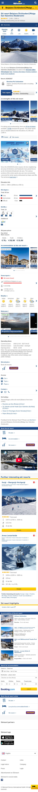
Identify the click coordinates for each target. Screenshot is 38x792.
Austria (7, 484)
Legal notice (5, 764)
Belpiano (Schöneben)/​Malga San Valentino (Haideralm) (21, 8)
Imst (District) (5, 485)
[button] (8, 689)
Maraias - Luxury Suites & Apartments (22, 651)
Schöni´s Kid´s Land (8, 607)
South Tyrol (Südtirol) (7, 74)
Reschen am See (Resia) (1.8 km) (13, 404)
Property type (27, 681)
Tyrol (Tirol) (13, 484)
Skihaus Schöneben (20, 616)
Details (19, 530)
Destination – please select (8, 675)
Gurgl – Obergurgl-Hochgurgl (13, 482)
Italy (11, 72)
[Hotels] (2, 137)
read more (13, 177)
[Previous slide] (2, 111)
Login (21, 768)
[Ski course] (10, 137)
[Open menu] (2, 2)
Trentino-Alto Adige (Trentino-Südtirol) (25, 72)
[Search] (35, 2)
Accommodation (35, 788)
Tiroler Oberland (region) (22, 484)
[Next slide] (36, 111)
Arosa (3, 538)
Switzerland (8, 537)
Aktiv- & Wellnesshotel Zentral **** (24, 628)
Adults (3, 681)
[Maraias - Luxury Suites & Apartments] (4, 655)
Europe (3, 484)
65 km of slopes (31, 126)
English (8, 753)
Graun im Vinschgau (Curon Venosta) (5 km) (16, 411)
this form (32, 420)
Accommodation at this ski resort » (14, 245)
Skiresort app (6, 732)
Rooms (18, 681)
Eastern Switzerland (16, 537)
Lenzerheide (4, 541)
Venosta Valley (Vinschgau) (9, 597)
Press (3, 768)
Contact (3, 760)
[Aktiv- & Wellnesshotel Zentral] (4, 632)
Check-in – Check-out (7, 668)
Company (23, 764)
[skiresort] (19, 2)
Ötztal (10, 485)
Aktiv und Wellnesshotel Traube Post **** (25, 640)
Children (11, 681)
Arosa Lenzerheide (9, 536)
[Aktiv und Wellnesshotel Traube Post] (4, 644)
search (29, 689)
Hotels (6, 137)
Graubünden (25, 537)
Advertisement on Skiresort (10, 773)
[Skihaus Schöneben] (4, 620)
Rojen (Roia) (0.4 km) (9, 413)
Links (21, 760)
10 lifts (9, 128)
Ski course (15, 137)
